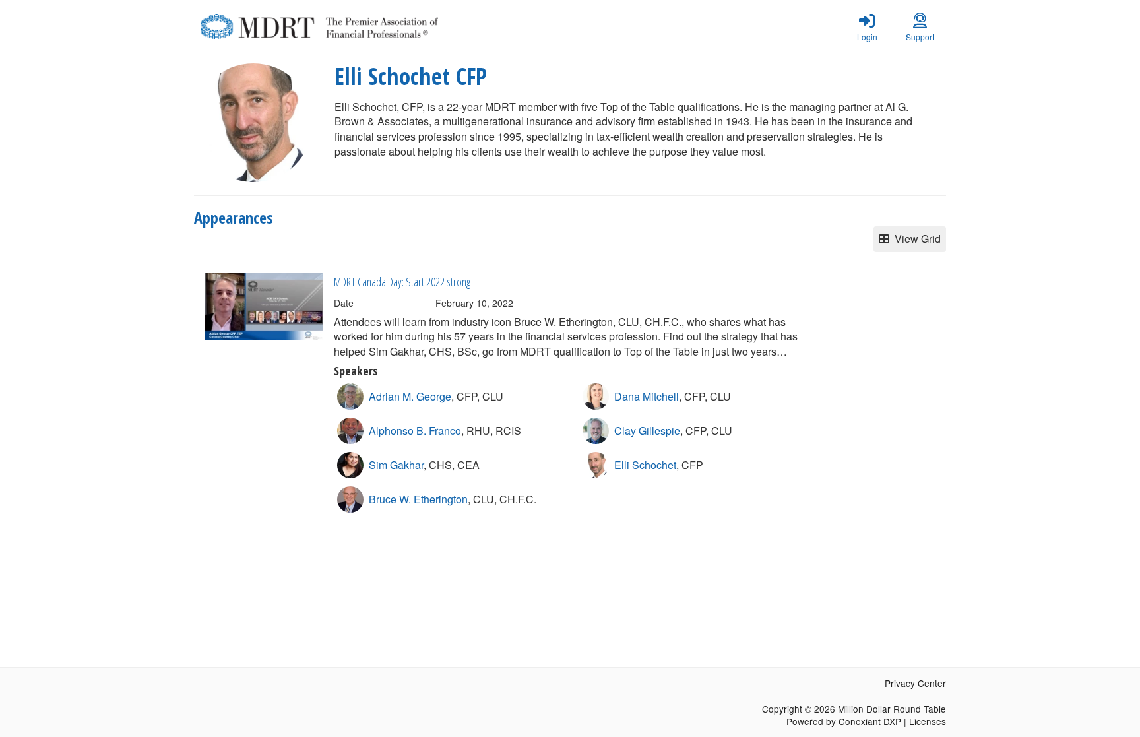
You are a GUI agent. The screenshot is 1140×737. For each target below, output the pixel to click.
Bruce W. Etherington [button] (418, 499)
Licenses (927, 721)
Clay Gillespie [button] (647, 430)
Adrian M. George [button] (410, 396)
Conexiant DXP (870, 721)
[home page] (319, 26)
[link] (866, 26)
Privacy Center (915, 682)
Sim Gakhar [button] (396, 464)
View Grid (915, 238)
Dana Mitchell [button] (646, 396)
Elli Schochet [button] (645, 464)
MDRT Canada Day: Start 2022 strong (402, 282)
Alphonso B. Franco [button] (415, 430)
